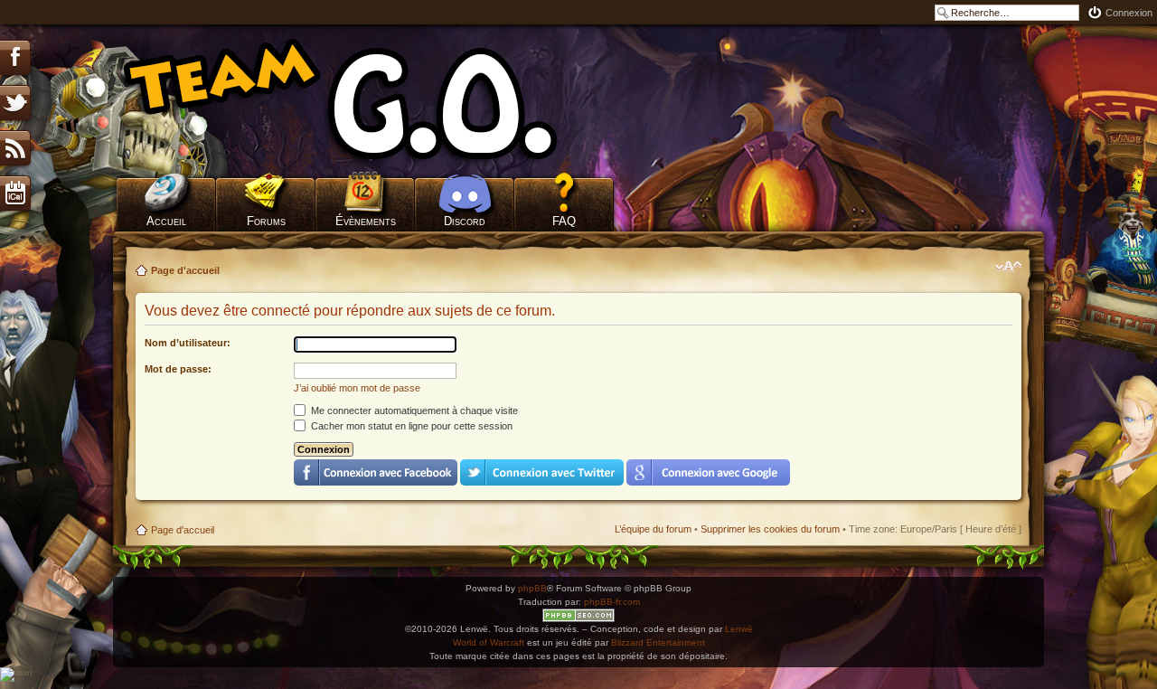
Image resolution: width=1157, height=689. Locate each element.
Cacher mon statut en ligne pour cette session (410, 425)
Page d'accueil (185, 270)
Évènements (365, 221)
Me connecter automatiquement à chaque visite (413, 410)
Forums (266, 221)
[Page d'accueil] (366, 99)
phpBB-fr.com (612, 602)
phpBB (532, 588)
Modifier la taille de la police (1008, 267)
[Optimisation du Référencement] (578, 615)
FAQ (564, 221)
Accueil (166, 221)
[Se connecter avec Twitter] (542, 472)
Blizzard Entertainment (658, 642)
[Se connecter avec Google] (708, 472)
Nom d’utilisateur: (187, 342)
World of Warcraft (488, 642)
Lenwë (739, 629)
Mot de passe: (178, 368)
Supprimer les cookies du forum (770, 529)
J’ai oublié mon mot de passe (357, 387)
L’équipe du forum (653, 529)
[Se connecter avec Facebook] (375, 472)
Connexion (1128, 12)
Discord (464, 221)
